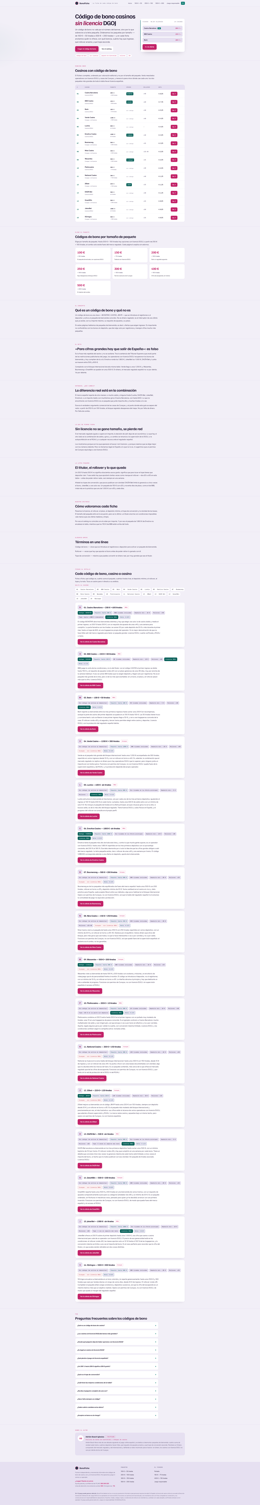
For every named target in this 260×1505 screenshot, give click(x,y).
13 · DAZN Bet (160, 594)
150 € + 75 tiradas (160, 1475)
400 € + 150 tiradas (160, 1478)
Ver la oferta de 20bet (88, 1122)
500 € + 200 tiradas (127, 1482)
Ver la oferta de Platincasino (90, 1034)
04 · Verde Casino (130, 589)
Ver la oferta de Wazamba (90, 991)
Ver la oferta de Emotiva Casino (92, 860)
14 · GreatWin (174, 594)
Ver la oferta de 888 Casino (90, 685)
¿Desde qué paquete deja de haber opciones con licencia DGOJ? (100, 1342)
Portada (156, 1471)
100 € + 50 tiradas (127, 1471)
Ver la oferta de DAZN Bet (90, 1165)
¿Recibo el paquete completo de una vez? (92, 1391)
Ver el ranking (107, 49)
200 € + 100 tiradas (127, 1475)
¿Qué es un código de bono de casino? (91, 1325)
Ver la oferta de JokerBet (89, 1253)
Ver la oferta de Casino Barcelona (92, 642)
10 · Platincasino (113, 594)
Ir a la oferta (149, 47)
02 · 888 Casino (103, 589)
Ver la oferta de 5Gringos (89, 1296)
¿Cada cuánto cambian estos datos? (90, 1407)
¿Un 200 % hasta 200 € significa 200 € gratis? (93, 1366)
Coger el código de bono (87, 49)
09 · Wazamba (98, 594)
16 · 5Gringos (95, 598)
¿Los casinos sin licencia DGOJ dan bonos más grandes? (97, 1334)
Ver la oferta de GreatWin (89, 1209)
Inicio (130, 3)
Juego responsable (173, 3)
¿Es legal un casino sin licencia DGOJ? (90, 1350)
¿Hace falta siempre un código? (88, 1399)
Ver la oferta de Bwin (88, 729)
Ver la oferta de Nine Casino (90, 947)
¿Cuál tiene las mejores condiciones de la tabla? (94, 1383)
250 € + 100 (149, 3)
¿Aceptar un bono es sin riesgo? (88, 1415)
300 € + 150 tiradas (127, 1478)
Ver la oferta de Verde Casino (91, 773)
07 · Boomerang (177, 589)
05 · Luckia (145, 589)
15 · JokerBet (81, 598)
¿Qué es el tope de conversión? (88, 1374)
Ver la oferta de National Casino (92, 1078)
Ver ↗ (174, 94)
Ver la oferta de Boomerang (90, 904)
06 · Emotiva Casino (160, 589)
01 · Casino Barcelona (85, 589)
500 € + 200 (159, 3)
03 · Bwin (116, 589)
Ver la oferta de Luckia (88, 816)
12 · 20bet (147, 594)
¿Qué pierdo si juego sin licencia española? (92, 1358)
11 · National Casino (131, 594)
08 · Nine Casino (82, 594)
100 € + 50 (138, 3)
